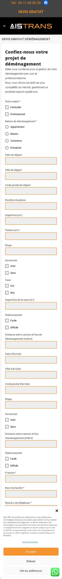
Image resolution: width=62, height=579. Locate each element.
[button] (57, 510)
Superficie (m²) (13, 215)
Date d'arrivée (13, 354)
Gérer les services (30, 542)
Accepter (31, 551)
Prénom (10, 472)
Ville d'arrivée (13, 368)
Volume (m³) (12, 230)
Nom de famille (14, 488)
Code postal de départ (18, 185)
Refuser (31, 561)
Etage (8, 245)
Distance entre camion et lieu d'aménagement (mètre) (21, 435)
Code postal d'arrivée (17, 384)
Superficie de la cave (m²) (19, 299)
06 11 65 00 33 (29, 3)
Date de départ (13, 154)
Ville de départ (13, 170)
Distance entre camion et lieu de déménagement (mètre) (23, 336)
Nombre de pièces (15, 200)
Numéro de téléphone (18, 502)
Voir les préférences (31, 570)
